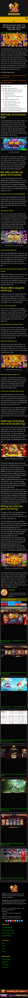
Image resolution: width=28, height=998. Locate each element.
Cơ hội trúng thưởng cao (10, 94)
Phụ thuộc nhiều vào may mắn (11, 105)
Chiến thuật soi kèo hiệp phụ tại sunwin (12, 878)
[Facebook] (6, 921)
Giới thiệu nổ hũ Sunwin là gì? (10, 88)
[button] (26, 18)
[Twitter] (11, 921)
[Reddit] (15, 921)
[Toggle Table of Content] (24, 86)
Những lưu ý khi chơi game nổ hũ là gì (12, 110)
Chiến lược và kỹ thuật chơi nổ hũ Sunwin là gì (14, 109)
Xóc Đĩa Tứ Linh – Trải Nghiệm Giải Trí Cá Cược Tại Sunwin (13, 641)
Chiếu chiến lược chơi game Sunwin (12, 102)
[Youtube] (8, 921)
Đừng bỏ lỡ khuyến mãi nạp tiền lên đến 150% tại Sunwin (12, 844)
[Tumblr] (20, 921)
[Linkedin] (17, 921)
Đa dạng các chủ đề (9, 93)
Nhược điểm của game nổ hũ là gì (11, 99)
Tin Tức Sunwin (22, 32)
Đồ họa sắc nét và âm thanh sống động (13, 91)
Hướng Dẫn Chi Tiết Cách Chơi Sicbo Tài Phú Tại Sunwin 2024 (14, 673)
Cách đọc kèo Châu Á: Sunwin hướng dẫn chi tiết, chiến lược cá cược (13, 740)
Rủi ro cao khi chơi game (10, 101)
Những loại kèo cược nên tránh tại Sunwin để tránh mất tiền (14, 809)
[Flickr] (22, 921)
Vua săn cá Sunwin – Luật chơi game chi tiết (13, 707)
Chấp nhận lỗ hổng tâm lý (10, 104)
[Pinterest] (13, 921)
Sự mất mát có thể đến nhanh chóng (13, 107)
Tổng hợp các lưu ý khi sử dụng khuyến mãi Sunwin (13, 774)
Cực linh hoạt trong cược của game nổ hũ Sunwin (14, 97)
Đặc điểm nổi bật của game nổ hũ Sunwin (13, 90)
